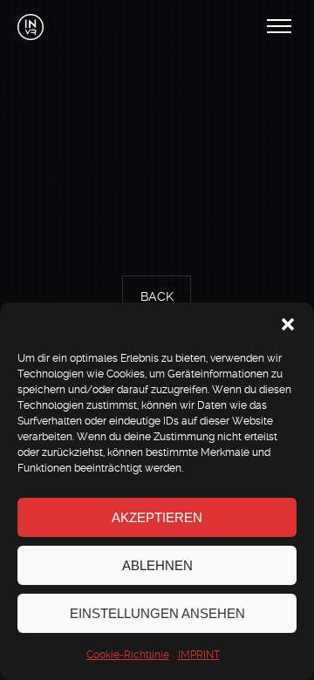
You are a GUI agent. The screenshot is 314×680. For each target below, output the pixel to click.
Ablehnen (157, 565)
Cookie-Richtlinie (127, 655)
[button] (288, 324)
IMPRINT (199, 655)
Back (157, 297)
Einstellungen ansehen (157, 613)
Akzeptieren (157, 517)
